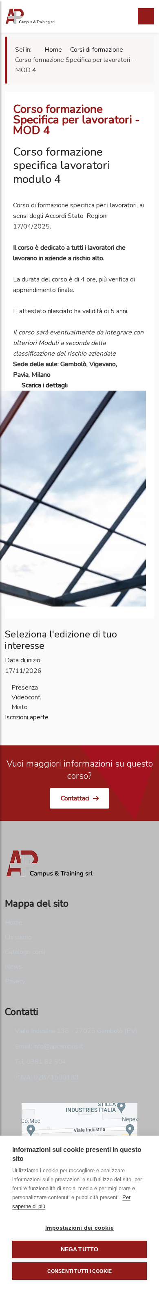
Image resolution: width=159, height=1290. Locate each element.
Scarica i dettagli (44, 385)
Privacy (15, 981)
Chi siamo (18, 937)
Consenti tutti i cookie (79, 1271)
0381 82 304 (46, 1061)
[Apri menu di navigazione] (146, 16)
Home (13, 922)
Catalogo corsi (25, 951)
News (13, 966)
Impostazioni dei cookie (79, 1228)
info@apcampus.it (58, 1046)
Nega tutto (80, 1249)
